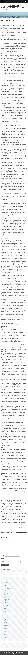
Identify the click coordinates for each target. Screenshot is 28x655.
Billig (5, 590)
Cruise (5, 594)
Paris (5, 619)
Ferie (5, 600)
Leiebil (5, 616)
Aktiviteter (6, 582)
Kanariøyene (6, 611)
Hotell (5, 608)
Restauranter (6, 625)
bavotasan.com (19, 653)
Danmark (6, 596)
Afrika (5, 580)
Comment (3, 543)
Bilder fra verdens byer (8, 587)
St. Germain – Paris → (21, 532)
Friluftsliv (6, 606)
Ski (4, 626)
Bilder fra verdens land (8, 588)
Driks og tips (6, 599)
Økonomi (6, 637)
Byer (5, 591)
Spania (5, 628)
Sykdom (5, 629)
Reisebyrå (6, 622)
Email (2, 558)
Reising (5, 623)
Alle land (5, 583)
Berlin (5, 585)
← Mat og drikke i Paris (6, 532)
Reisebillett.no (12, 6)
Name (2, 555)
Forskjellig (6, 605)
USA (5, 634)
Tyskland (6, 632)
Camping (6, 593)
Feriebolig (6, 602)
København (6, 613)
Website (3, 561)
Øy (4, 639)
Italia (5, 610)
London (5, 617)
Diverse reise (6, 597)
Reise (2, 18)
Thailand (5, 18)
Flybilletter (6, 603)
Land (5, 614)
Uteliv (5, 636)
